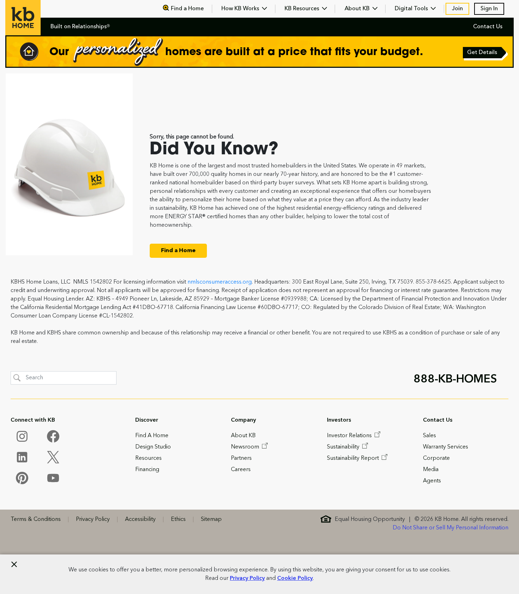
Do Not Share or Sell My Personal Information (450, 528)
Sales (429, 436)
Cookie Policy (295, 578)
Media (431, 470)
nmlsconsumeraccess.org (219, 282)
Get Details (482, 53)
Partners (241, 458)
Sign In (489, 9)
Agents (432, 481)
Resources (148, 458)
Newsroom (246, 447)
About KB (358, 9)
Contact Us (487, 27)
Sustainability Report (353, 458)
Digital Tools (412, 9)
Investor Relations (350, 436)
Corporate (436, 458)
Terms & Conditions (36, 519)
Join (457, 9)
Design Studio (153, 447)
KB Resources (303, 9)
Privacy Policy (247, 578)
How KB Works (241, 9)
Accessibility (140, 519)
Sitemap (211, 519)
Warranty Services (445, 447)
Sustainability (344, 447)
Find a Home (187, 9)
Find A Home (151, 436)
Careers (241, 470)
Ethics (178, 519)
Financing (147, 470)
